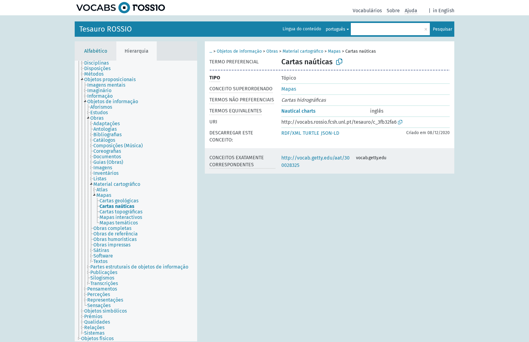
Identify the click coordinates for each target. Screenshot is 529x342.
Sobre (393, 10)
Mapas (334, 51)
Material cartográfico (303, 51)
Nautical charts (298, 111)
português (335, 29)
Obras (272, 51)
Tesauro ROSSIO (105, 29)
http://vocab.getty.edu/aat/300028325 (315, 161)
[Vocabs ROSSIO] (121, 7)
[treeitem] (99, 63)
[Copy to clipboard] (339, 61)
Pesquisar (442, 29)
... (210, 51)
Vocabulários (367, 10)
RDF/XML (291, 133)
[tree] (136, 201)
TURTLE (311, 133)
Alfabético (95, 51)
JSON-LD (330, 133)
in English (443, 10)
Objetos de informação (239, 51)
